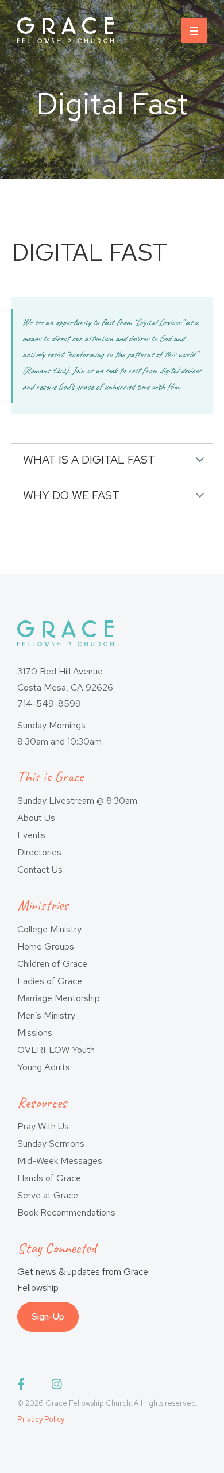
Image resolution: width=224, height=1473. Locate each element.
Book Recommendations (66, 1212)
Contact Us (40, 869)
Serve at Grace (47, 1195)
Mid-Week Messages (59, 1161)
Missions (34, 1033)
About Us (36, 818)
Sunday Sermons (50, 1143)
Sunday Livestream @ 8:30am (77, 801)
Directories (39, 852)
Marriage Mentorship (58, 998)
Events (31, 835)
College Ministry (49, 929)
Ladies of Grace (49, 981)
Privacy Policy (40, 1419)
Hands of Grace (49, 1178)
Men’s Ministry (46, 1015)
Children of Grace (52, 964)
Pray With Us (43, 1126)
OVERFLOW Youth (56, 1050)
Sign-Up (48, 1316)
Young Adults (43, 1067)
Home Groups (45, 946)
